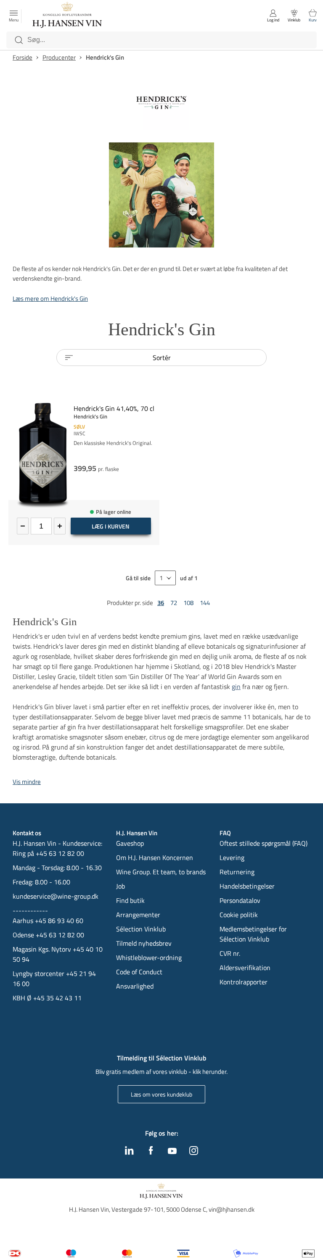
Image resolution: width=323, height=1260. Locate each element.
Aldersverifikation (245, 968)
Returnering (237, 872)
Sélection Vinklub (141, 929)
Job (120, 886)
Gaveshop (130, 843)
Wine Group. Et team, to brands (161, 872)
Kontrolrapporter (243, 982)
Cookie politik (239, 915)
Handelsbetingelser (247, 886)
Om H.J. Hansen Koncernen (154, 857)
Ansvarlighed (135, 986)
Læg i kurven (111, 526)
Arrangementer (138, 915)
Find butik (130, 900)
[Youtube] (172, 1152)
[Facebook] (151, 1152)
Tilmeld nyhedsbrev (144, 943)
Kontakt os (27, 833)
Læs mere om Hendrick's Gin (50, 298)
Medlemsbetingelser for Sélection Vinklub (253, 934)
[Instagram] (193, 1152)
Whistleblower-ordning (149, 957)
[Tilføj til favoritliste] (156, 400)
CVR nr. (230, 953)
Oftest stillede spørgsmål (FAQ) (263, 843)
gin (236, 686)
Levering (232, 857)
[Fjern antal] (23, 526)
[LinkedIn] (129, 1152)
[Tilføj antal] (60, 526)
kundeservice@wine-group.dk (55, 896)
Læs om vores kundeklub (161, 1094)
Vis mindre (27, 782)
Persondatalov (240, 900)
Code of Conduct (139, 972)
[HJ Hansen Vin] (68, 16)
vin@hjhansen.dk (231, 1209)
